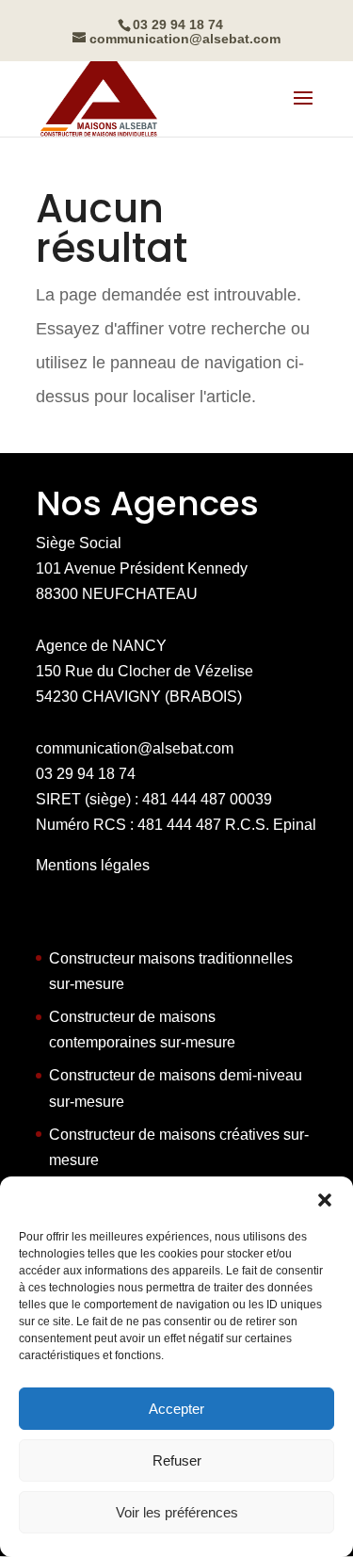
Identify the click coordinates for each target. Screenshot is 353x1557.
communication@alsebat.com (134, 748)
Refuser (176, 1460)
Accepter (176, 1409)
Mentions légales (93, 865)
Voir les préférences (177, 1512)
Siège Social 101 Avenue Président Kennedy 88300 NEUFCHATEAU (142, 568)
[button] (324, 1200)
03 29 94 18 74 (86, 774)
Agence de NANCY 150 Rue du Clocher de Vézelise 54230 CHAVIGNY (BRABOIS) (144, 671)
